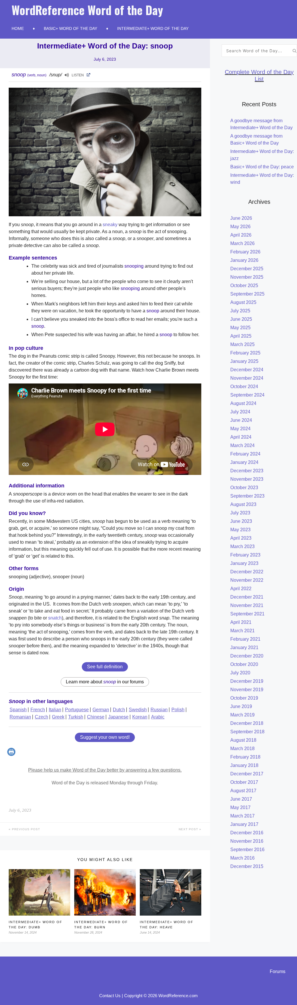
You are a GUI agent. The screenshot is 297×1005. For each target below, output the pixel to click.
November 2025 (246, 277)
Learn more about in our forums (105, 681)
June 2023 (241, 521)
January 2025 (244, 361)
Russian (159, 709)
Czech (41, 716)
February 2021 (245, 639)
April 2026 (240, 235)
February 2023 (245, 554)
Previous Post (25, 829)
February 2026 (245, 251)
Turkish (75, 716)
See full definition (105, 666)
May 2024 (240, 428)
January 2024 (244, 462)
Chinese (95, 716)
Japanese (118, 716)
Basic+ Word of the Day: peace (262, 166)
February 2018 (245, 756)
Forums (277, 971)
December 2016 (246, 832)
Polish (177, 709)
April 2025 (240, 336)
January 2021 (244, 647)
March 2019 (242, 714)
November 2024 (246, 378)
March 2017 (242, 815)
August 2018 (243, 740)
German (101, 709)
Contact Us (110, 995)
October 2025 (244, 285)
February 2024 (245, 453)
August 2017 (243, 790)
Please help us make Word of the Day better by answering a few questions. (105, 770)
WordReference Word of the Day (87, 10)
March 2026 (242, 243)
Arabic (157, 716)
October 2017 (244, 782)
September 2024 (247, 394)
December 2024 (246, 369)
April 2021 (240, 622)
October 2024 (244, 386)
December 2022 (246, 571)
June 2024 (241, 420)
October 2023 (244, 487)
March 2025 (242, 344)
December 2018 (246, 723)
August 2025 (243, 302)
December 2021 (246, 597)
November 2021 (246, 605)
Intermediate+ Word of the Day (153, 28)
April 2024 (240, 437)
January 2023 (244, 563)
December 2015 (246, 866)
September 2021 (247, 613)
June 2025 (241, 319)
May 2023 (240, 529)
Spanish (18, 709)
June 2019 (241, 706)
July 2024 (240, 411)
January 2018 (244, 765)
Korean (139, 716)
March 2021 (242, 630)
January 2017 (244, 824)
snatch (55, 617)
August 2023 (243, 504)
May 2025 (240, 327)
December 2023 (246, 470)
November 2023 (246, 479)
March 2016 (242, 857)
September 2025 (247, 293)
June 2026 (241, 218)
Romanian (20, 716)
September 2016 (247, 849)
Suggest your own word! (105, 737)
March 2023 (242, 546)
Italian (55, 709)
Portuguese (77, 709)
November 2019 (246, 689)
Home (18, 28)
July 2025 (240, 310)
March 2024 (242, 445)
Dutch (119, 709)
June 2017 (241, 799)
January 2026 (244, 260)
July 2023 (240, 512)
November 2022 (246, 580)
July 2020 (240, 672)
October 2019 (244, 698)
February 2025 (245, 352)
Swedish (138, 709)
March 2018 (242, 748)
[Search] (294, 51)
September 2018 (247, 731)
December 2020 (246, 655)
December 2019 (246, 681)
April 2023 (240, 538)
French (37, 709)
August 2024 (243, 403)
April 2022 (240, 588)
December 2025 (246, 268)
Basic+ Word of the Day (70, 28)
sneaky (110, 224)
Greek (58, 716)
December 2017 (246, 773)
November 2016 (246, 841)
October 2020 (244, 664)
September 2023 (247, 496)
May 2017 (240, 807)
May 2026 (240, 226)
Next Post (189, 829)
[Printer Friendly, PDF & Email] (12, 754)
